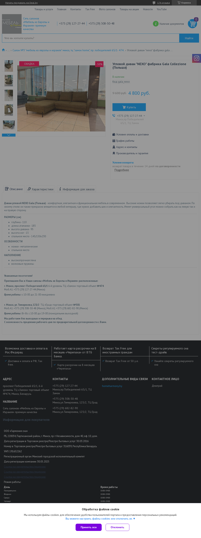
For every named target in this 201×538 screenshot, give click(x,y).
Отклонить (117, 527)
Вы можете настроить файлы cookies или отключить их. (99, 518)
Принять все (89, 527)
